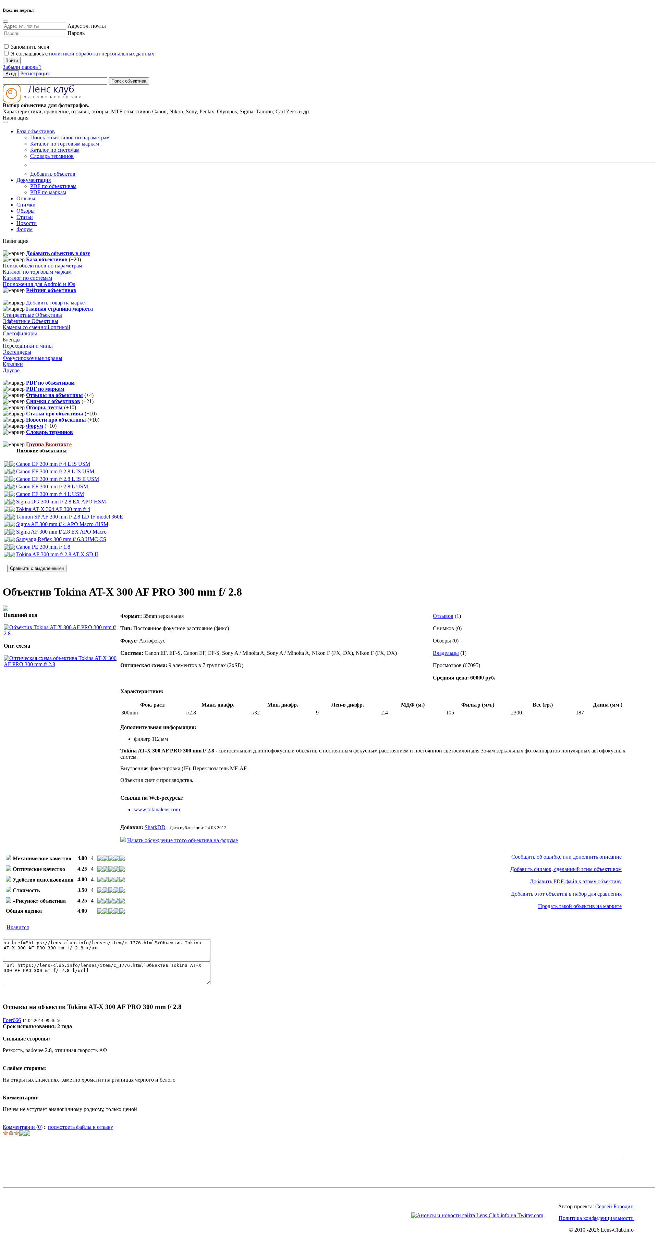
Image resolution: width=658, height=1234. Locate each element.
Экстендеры (17, 352)
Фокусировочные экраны (32, 358)
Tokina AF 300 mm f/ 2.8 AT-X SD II (57, 554)
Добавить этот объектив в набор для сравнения (566, 894)
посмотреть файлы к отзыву (80, 1127)
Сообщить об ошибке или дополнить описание (566, 857)
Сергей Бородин (614, 1206)
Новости (26, 223)
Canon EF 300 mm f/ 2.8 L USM (52, 486)
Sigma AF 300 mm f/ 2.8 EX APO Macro (61, 532)
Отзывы (25, 198)
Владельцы (446, 653)
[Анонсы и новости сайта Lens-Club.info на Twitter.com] (477, 1215)
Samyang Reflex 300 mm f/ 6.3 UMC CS (61, 539)
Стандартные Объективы (32, 315)
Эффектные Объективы (30, 321)
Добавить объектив (52, 174)
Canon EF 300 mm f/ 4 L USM (50, 494)
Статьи (24, 217)
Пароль (76, 33)
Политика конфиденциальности (596, 1218)
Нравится (18, 927)
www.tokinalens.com (157, 809)
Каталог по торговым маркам (64, 144)
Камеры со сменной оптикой (36, 327)
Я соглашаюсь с (82, 54)
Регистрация (35, 73)
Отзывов (443, 616)
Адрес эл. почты (87, 26)
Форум (24, 229)
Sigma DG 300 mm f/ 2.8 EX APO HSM (61, 501)
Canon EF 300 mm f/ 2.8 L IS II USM (57, 479)
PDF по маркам (48, 192)
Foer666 (12, 1020)
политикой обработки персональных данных (101, 54)
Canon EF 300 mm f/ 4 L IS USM (53, 464)
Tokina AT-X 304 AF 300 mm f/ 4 (53, 509)
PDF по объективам (53, 186)
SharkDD (155, 827)
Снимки (26, 205)
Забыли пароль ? (22, 67)
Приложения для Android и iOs (39, 284)
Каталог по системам (55, 150)
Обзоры (25, 211)
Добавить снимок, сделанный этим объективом (566, 869)
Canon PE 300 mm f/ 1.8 (43, 547)
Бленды (12, 339)
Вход (10, 73)
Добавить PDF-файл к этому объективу (576, 881)
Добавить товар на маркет (56, 303)
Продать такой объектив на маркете (580, 906)
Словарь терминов (52, 156)
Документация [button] (33, 180)
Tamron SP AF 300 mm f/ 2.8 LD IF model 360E (69, 517)
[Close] (5, 22)
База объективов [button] (35, 131)
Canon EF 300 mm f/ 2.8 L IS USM (55, 471)
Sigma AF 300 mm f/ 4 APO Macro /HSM (62, 524)
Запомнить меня (29, 47)
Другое (11, 370)
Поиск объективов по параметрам (70, 137)
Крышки (13, 364)
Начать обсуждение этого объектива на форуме (182, 840)
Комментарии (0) (22, 1127)
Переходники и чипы (28, 346)
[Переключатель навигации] (5, 122)
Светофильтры (20, 333)
